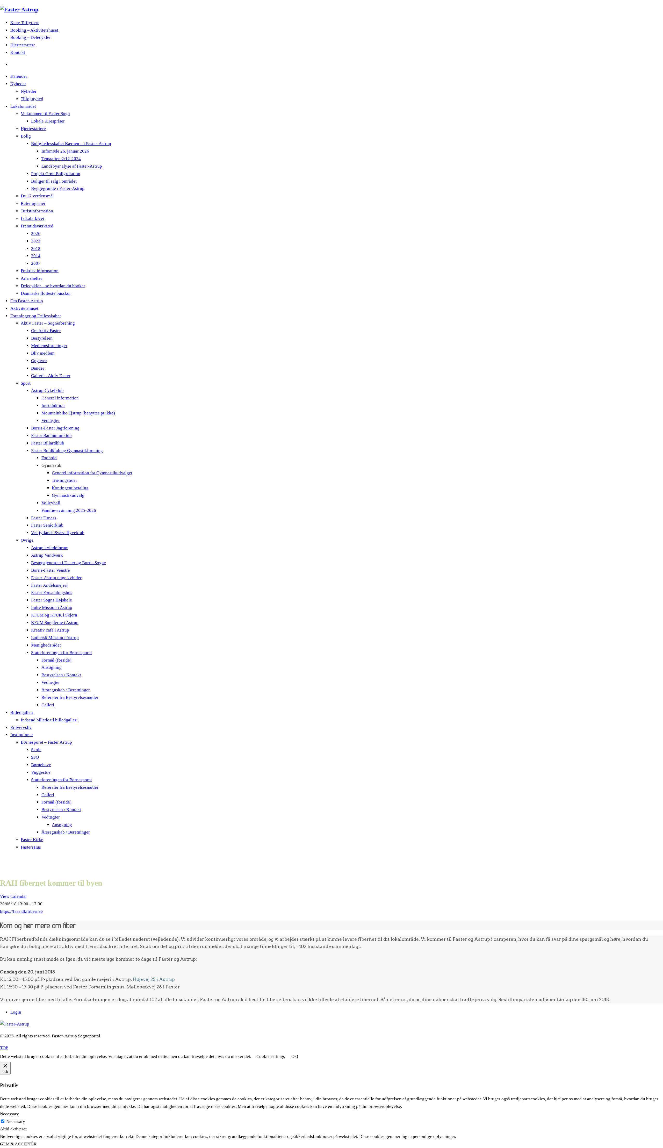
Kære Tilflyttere (24, 22)
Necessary (15, 1121)
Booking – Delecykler (30, 37)
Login (15, 1012)
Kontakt (17, 52)
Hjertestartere (22, 44)
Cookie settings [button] (270, 1056)
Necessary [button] (9, 1113)
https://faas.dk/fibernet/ (21, 911)
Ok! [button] (294, 1056)
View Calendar (13, 896)
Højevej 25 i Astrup (154, 979)
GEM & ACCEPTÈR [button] (18, 1144)
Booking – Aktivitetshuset (34, 30)
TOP (4, 1047)
